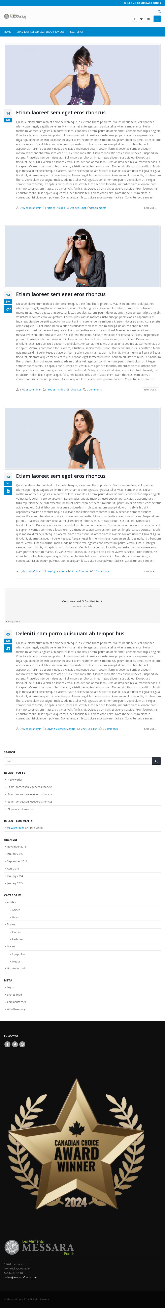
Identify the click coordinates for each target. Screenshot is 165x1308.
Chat (83, 208)
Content (84, 571)
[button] (80, 102)
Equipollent (19, 954)
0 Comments (98, 208)
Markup (70, 729)
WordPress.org (16, 1009)
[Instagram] (148, 19)
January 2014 (15, 876)
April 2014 (13, 868)
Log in (10, 987)
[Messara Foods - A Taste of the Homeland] (15, 17)
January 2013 (15, 883)
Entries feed (14, 994)
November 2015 (16, 846)
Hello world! (15, 779)
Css (79, 389)
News (15, 917)
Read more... (150, 208)
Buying (51, 571)
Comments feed (17, 1002)
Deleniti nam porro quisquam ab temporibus (70, 633)
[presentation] (9, 75)
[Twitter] (141, 19)
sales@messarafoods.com (20, 1277)
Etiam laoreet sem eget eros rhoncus (61, 112)
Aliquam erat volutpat (21, 809)
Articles (51, 208)
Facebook (7, 1044)
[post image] (82, 75)
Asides (61, 208)
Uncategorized (16, 968)
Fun (95, 729)
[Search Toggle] (159, 11)
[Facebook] (135, 19)
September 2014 (17, 861)
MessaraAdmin (32, 208)
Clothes (60, 729)
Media (16, 961)
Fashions (61, 571)
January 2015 (15, 854)
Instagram (22, 1044)
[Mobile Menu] (157, 19)
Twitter (15, 1044)
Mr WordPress (16, 828)
